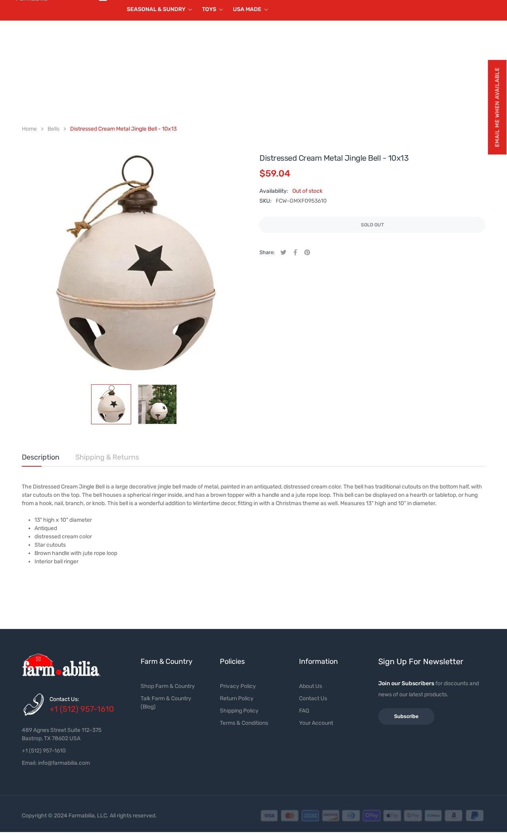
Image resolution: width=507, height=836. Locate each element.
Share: (266, 252)
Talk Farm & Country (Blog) (166, 702)
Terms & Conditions (244, 723)
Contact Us (313, 698)
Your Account (316, 723)
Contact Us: (64, 699)
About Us (310, 686)
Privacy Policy (238, 686)
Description (40, 457)
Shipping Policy (239, 710)
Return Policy (237, 698)
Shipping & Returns (107, 457)
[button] (497, 107)
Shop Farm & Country (168, 686)
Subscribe (406, 716)
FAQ (304, 710)
